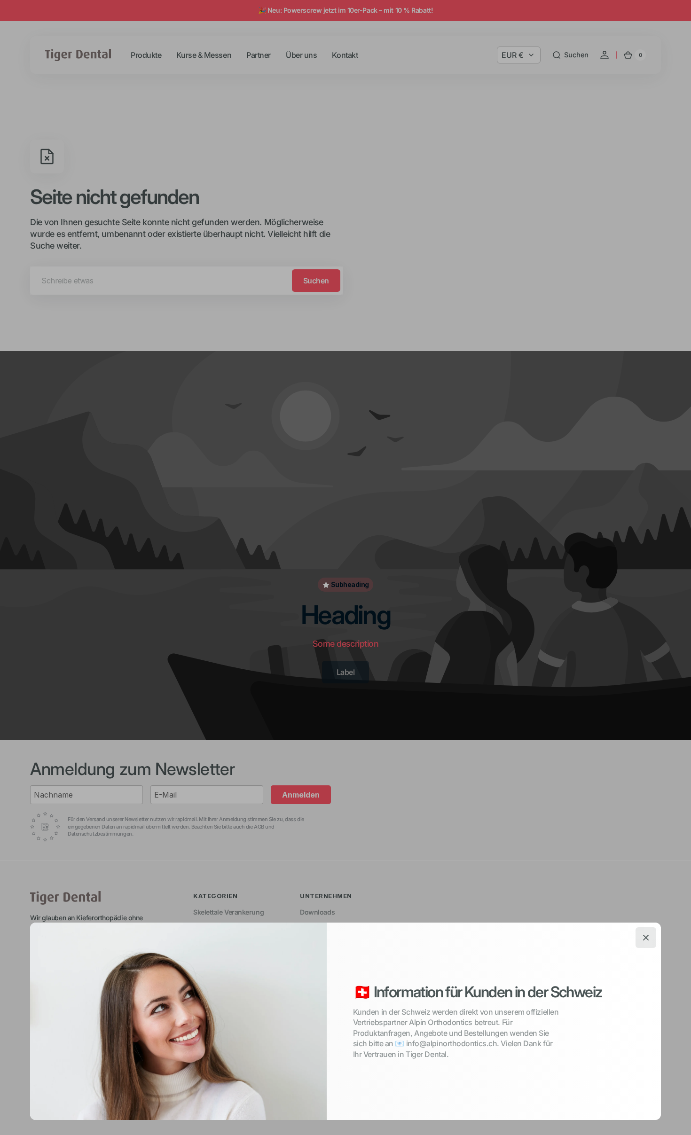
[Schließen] (646, 937)
